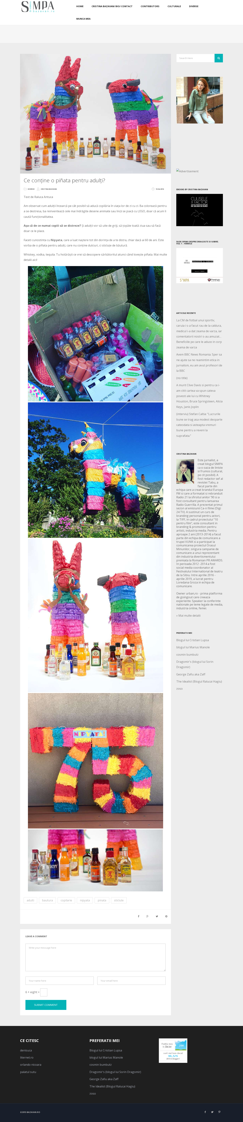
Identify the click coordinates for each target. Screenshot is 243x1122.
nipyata (85, 900)
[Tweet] (157, 916)
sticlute (119, 900)
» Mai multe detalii (188, 615)
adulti (30, 900)
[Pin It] (166, 916)
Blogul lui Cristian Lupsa (192, 640)
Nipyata (56, 240)
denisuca (26, 1050)
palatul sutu (28, 1072)
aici (34, 260)
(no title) (181, 378)
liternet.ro (26, 1057)
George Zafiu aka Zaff (190, 674)
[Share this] (138, 916)
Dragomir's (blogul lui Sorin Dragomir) (115, 1072)
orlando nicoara (30, 1065)
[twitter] (212, 1112)
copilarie (66, 900)
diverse (31, 189)
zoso (179, 689)
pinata (102, 900)
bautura (47, 900)
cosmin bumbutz (187, 655)
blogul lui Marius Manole (193, 647)
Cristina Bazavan (49, 189)
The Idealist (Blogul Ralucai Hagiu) (199, 681)
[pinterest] (219, 1112)
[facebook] (205, 1112)
